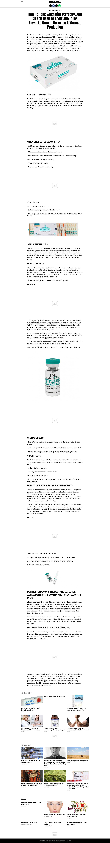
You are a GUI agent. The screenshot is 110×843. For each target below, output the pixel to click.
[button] (22, 1)
